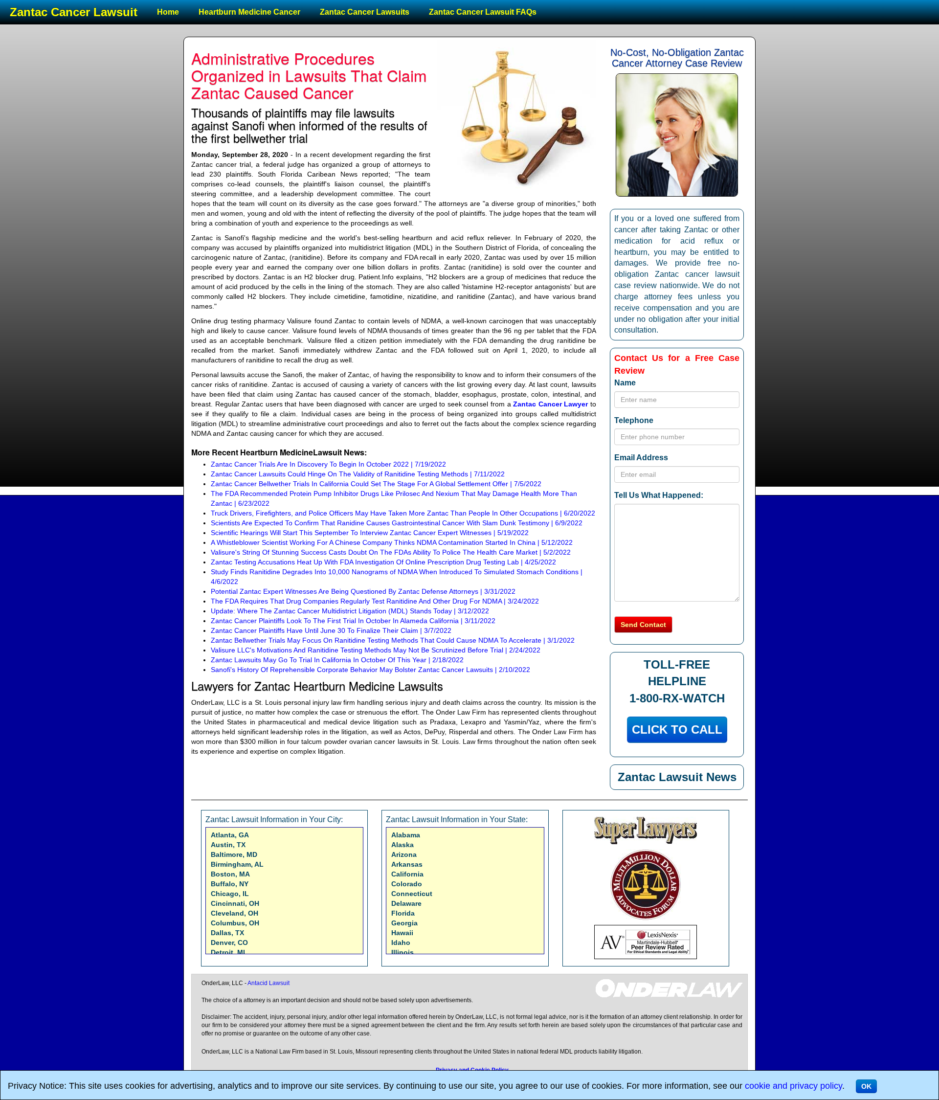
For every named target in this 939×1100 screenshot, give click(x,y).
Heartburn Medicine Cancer (249, 12)
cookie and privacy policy (793, 1086)
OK (866, 1086)
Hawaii (402, 933)
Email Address (641, 457)
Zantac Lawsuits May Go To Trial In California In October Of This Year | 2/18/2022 (337, 660)
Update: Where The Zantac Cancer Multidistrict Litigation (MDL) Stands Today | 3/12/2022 (350, 611)
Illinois (402, 952)
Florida (403, 913)
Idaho (400, 942)
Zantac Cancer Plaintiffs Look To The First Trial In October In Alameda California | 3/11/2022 (353, 621)
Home (168, 12)
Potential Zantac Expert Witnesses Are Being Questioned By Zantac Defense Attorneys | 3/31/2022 (363, 591)
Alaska (402, 845)
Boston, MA (230, 874)
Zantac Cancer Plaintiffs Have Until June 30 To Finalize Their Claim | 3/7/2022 (331, 630)
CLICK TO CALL (677, 729)
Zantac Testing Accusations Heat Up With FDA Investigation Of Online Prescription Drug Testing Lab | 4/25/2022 (383, 562)
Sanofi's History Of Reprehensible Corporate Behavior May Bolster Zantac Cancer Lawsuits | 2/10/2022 (370, 669)
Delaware (406, 903)
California (407, 874)
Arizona (404, 854)
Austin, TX (228, 845)
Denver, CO (229, 942)
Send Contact (643, 625)
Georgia (404, 923)
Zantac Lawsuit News (677, 777)
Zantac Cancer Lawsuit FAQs (483, 12)
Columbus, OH (235, 923)
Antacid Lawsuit (268, 983)
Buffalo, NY (229, 884)
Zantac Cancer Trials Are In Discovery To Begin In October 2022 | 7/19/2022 (328, 464)
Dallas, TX (227, 933)
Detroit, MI (228, 952)
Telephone (633, 420)
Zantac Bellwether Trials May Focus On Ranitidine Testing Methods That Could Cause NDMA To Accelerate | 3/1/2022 (393, 640)
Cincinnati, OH (235, 903)
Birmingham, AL (237, 864)
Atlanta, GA (230, 835)
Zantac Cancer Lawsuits (364, 12)
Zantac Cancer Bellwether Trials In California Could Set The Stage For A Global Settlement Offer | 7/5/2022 (376, 484)
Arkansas (407, 864)
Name (625, 383)
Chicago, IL (230, 894)
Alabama (405, 835)
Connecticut (411, 894)
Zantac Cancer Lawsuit (73, 12)
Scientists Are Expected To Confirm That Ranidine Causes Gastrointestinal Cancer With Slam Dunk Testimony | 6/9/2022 (396, 523)
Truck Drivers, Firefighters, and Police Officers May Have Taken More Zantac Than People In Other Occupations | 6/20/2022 (403, 513)
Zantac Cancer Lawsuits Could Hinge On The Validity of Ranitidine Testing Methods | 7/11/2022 (358, 474)
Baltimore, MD (234, 854)
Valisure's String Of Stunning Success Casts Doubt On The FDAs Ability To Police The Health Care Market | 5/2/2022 (391, 552)
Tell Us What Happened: (658, 495)
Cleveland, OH (234, 913)
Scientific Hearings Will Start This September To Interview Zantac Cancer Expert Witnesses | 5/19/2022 (370, 533)
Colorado (406, 884)
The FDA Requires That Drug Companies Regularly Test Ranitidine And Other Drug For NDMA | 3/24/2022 (375, 601)
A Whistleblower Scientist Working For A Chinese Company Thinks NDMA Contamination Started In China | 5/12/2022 (392, 542)
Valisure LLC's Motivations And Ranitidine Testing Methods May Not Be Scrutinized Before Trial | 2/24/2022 (375, 650)
